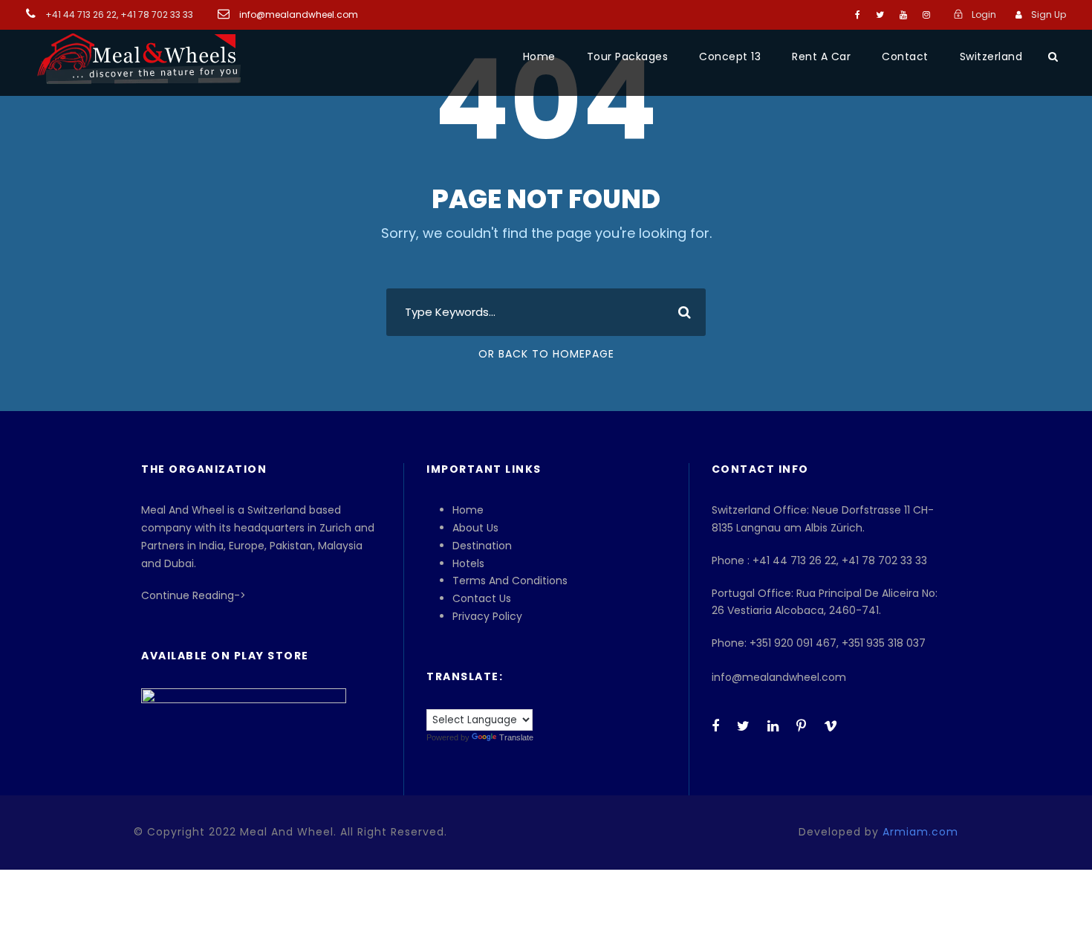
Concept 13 (730, 56)
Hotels (468, 563)
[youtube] (903, 14)
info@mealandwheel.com (297, 14)
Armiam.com (920, 831)
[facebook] (857, 14)
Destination (482, 545)
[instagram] (926, 14)
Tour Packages (628, 56)
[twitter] (880, 14)
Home (539, 56)
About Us (475, 527)
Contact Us (481, 598)
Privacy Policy (487, 616)
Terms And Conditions (510, 580)
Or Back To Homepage (546, 353)
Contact (905, 56)
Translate (516, 737)
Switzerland (991, 56)
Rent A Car (821, 56)
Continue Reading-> (193, 595)
